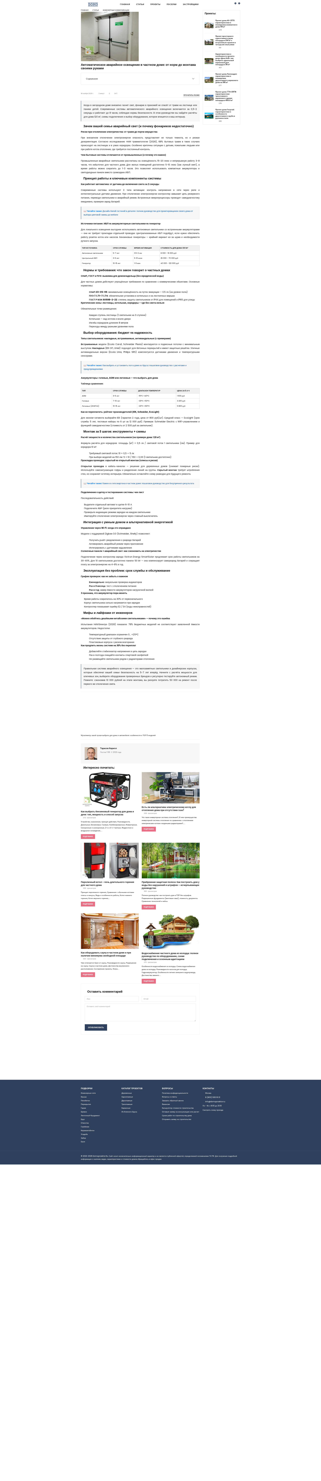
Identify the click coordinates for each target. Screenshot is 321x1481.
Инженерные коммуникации (116, 10)
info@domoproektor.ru (215, 1101)
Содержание (92, 78)
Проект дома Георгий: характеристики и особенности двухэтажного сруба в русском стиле (225, 114)
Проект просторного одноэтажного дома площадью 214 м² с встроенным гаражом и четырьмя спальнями (225, 40)
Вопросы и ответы (169, 1097)
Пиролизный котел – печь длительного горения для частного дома (107, 883)
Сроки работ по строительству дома (177, 1115)
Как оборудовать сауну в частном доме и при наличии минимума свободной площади (106, 954)
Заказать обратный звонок (173, 1100)
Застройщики (191, 4)
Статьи (140, 4)
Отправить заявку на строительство (176, 1119)
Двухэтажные (127, 1100)
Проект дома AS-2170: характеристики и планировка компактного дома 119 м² (226, 23)
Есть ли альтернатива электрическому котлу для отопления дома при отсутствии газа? (169, 809)
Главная (125, 4)
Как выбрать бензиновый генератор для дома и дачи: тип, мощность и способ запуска (107, 813)
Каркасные (126, 1108)
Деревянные (127, 1093)
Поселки (172, 4)
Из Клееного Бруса (129, 1111)
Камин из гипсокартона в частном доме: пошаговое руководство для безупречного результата (148, 483)
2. (109, 93)
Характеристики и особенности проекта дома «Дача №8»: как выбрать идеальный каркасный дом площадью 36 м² (224, 59)
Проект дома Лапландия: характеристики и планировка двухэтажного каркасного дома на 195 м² (226, 78)
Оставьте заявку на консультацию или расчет (180, 1111)
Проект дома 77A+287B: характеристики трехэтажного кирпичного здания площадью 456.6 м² (226, 96)
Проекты (155, 4)
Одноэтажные (127, 1097)
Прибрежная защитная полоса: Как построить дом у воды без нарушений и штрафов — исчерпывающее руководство (170, 885)
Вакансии (166, 1104)
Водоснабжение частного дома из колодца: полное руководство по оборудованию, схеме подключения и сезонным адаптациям (170, 956)
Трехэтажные (127, 1104)
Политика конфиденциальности (175, 1093)
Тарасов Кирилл (108, 748)
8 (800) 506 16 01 (212, 1097)
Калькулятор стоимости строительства (178, 1108)
